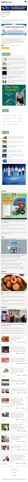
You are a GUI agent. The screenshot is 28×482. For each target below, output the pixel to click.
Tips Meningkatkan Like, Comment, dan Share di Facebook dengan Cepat (16, 156)
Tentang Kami (14, 470)
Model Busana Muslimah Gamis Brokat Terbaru (12, 332)
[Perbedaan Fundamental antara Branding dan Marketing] (6, 339)
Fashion (14, 121)
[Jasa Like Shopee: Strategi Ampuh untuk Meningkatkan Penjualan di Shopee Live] (6, 360)
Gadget (20, 118)
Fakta (8, 124)
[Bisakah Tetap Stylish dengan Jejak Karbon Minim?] (6, 447)
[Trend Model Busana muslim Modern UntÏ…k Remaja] (5, 81)
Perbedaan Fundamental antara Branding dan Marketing (17, 338)
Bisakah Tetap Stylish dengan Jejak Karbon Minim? (13, 330)
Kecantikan (13, 115)
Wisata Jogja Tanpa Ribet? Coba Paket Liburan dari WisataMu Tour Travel (13, 233)
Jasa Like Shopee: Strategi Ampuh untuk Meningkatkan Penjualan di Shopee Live (18, 360)
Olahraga (20, 121)
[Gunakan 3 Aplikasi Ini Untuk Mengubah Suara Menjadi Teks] (5, 151)
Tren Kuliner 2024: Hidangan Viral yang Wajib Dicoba (13, 304)
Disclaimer (14, 475)
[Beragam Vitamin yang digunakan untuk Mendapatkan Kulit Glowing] (5, 137)
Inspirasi (9, 121)
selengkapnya (5, 48)
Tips (2, 36)
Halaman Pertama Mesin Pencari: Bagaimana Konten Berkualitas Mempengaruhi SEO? (14, 260)
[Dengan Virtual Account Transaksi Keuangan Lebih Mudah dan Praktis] (5, 59)
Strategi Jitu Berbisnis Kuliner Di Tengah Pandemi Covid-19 (13, 297)
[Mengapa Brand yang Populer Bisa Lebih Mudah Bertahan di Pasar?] (5, 161)
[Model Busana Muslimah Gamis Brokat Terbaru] (5, 63)
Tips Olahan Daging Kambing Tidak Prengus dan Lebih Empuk (12, 301)
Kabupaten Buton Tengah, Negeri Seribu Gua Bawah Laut (13, 229)
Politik (15, 118)
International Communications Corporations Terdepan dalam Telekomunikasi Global (11, 264)
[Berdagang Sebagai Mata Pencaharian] (14, 29)
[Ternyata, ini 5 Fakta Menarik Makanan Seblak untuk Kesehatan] (5, 68)
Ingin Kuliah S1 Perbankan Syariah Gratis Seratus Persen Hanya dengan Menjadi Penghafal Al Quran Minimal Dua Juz (18, 458)
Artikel (14, 472)
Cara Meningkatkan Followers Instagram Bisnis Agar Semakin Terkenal (18, 438)
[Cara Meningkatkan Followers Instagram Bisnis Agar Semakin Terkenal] (6, 438)
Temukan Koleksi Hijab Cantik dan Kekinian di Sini (12, 328)
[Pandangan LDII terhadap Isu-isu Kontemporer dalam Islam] (6, 390)
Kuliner (10, 118)
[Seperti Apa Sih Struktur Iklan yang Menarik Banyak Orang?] (6, 382)
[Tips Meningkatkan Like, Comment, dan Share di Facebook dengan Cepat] (5, 156)
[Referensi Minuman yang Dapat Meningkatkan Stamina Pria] (5, 142)
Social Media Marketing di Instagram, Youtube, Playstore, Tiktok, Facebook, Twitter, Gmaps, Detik (13, 267)
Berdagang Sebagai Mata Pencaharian (12, 21)
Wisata (19, 115)
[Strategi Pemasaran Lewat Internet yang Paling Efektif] (5, 146)
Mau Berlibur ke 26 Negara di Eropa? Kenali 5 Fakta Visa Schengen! (13, 225)
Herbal (4, 118)
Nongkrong (6, 115)
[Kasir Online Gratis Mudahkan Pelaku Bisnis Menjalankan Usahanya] (5, 74)
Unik (4, 124)
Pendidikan (14, 124)
